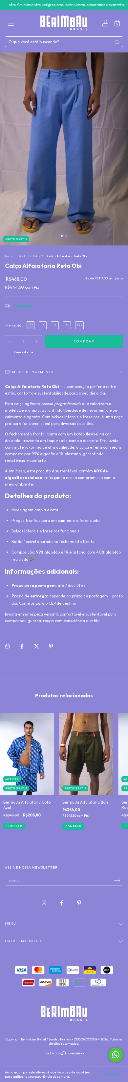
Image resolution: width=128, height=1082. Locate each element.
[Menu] (11, 23)
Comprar (14, 826)
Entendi (112, 1074)
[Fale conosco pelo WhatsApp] (115, 1054)
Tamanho (13, 325)
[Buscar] (116, 42)
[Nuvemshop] (64, 1054)
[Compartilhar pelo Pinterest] (50, 646)
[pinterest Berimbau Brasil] (79, 903)
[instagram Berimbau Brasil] (44, 903)
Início (9, 256)
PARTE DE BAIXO (30, 256)
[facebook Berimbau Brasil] (62, 903)
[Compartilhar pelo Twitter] (37, 646)
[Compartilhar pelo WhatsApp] (7, 646)
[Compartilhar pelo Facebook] (22, 646)
